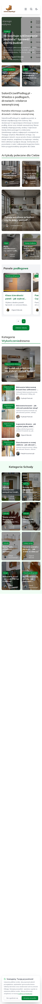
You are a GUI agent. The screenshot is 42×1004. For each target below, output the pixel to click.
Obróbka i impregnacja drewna (11, 168)
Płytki (25, 69)
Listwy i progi (28, 543)
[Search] (31, 9)
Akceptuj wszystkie (29, 998)
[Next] (24, 321)
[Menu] (25, 9)
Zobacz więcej (21, 328)
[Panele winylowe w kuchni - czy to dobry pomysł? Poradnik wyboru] (21, 210)
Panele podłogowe (31, 170)
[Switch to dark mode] (36, 9)
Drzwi (5, 573)
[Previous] (18, 321)
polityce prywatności (25, 993)
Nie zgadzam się (12, 998)
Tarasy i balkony (9, 69)
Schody (6, 484)
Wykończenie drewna (12, 364)
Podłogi (7, 31)
